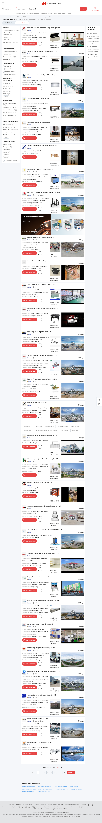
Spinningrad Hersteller (93, 41)
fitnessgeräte (27, 427)
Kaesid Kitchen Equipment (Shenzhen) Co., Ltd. (42, 435)
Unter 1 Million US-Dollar (9, 104)
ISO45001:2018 (8, 91)
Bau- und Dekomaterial (10, 42)
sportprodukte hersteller (60, 13)
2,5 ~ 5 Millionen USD (9, 112)
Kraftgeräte (75, 427)
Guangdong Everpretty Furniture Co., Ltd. (40, 169)
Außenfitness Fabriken (28, 791)
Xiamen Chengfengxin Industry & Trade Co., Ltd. (42, 146)
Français (39, 807)
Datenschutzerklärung (40, 804)
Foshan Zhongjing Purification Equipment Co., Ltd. (43, 600)
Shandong (7, 144)
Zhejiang (6, 149)
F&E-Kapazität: (26, 35)
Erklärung (18, 804)
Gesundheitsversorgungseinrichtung (46, 430)
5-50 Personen (8, 124)
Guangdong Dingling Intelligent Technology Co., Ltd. (43, 671)
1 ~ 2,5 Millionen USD (9, 107)
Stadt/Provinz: (26, 40)
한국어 (82, 807)
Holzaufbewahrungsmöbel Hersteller (61, 786)
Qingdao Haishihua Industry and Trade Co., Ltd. (42, 75)
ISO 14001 (7, 88)
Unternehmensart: (27, 174)
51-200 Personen (9, 127)
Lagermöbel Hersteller (93, 57)
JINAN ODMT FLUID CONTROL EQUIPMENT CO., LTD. (44, 284)
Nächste (70, 772)
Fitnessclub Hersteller (93, 38)
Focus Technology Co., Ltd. (49, 812)
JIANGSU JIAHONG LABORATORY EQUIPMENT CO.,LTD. (45, 530)
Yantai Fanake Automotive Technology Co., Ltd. (42, 355)
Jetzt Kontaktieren (30, 43)
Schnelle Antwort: (26, 37)
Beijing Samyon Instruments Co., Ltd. (39, 577)
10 (54, 767)
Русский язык (74, 807)
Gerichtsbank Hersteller (93, 51)
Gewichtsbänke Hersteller (94, 36)
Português (60, 807)
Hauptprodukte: (26, 33)
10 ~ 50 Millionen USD (10, 110)
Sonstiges (6, 59)
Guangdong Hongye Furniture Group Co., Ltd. (41, 648)
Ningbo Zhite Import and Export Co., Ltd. (40, 482)
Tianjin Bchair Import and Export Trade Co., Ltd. (42, 51)
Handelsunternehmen (10, 51)
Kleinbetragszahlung (11, 74)
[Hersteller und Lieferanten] (51, 3)
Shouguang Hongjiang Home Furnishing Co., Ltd (42, 459)
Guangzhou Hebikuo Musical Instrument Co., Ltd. (42, 308)
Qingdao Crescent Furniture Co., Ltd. (38, 122)
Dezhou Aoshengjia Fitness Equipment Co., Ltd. (42, 237)
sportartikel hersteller (46, 13)
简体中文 (20, 807)
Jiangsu (6, 152)
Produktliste (8, 23)
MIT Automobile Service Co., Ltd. (37, 719)
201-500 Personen (9, 132)
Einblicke (83, 804)
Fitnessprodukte (63, 427)
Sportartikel (38, 427)
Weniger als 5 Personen (10, 129)
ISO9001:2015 (8, 86)
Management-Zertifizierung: (29, 132)
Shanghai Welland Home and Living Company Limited (44, 28)
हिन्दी (35, 809)
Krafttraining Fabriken (44, 791)
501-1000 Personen (9, 135)
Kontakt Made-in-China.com (55, 804)
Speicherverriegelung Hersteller (45, 789)
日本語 (33, 807)
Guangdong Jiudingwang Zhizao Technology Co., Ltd (44, 506)
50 (61, 767)
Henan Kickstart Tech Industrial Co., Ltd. (40, 742)
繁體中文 (27, 807)
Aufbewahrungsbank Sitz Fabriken (61, 789)
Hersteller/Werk (8, 54)
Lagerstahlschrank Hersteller (29, 789)
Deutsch (53, 807)
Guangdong (7, 147)
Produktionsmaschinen (11, 30)
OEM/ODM (8, 66)
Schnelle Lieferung (10, 71)
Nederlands (95, 807)
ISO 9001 (6, 83)
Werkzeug (7, 37)
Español (46, 807)
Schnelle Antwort (9, 69)
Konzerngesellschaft (9, 57)
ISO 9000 (6, 94)
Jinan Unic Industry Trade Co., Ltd (38, 98)
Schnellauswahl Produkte (72, 804)
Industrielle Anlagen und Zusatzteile (9, 33)
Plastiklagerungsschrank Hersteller (29, 786)
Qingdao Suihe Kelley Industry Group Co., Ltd (41, 695)
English (14, 807)
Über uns (11, 804)
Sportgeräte (64, 430)
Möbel (6, 39)
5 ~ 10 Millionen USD (9, 115)
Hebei (6, 154)
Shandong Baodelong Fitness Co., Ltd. (39, 332)
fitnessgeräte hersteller (33, 13)
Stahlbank (75, 430)
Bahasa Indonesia (63, 809)
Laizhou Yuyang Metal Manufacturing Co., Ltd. (42, 379)
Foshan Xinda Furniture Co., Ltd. (37, 403)
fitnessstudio (27, 430)
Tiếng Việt (53, 809)
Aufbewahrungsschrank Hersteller (45, 786)
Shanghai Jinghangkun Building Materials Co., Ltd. (43, 553)
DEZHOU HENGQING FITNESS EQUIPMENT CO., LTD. (43, 193)
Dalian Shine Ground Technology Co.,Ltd (40, 624)
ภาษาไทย (40, 809)
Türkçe (47, 809)
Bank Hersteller (74, 786)
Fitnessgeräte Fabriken (76, 789)
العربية (88, 807)
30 (57, 767)
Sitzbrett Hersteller (92, 46)
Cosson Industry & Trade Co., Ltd (37, 261)
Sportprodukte (49, 427)
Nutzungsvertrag (27, 804)
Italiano (67, 807)
